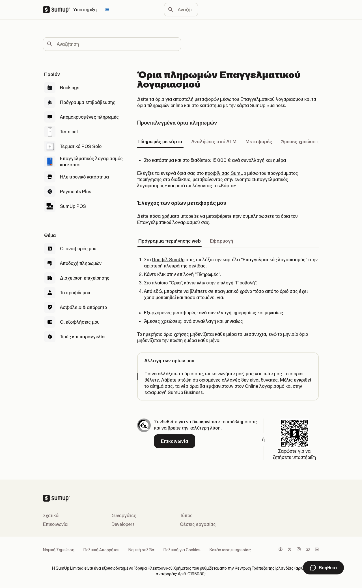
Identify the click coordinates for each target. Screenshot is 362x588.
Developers (123, 524)
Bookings (69, 87)
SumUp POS (73, 206)
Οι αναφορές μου (78, 248)
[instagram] (298, 550)
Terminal (69, 131)
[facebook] (280, 550)
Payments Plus (75, 191)
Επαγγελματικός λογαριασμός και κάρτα (91, 161)
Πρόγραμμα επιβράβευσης (87, 102)
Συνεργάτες (123, 515)
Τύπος (186, 515)
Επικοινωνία (55, 524)
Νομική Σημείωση (58, 549)
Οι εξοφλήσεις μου (80, 322)
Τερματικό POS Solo (81, 146)
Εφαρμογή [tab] (221, 241)
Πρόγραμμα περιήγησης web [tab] (169, 241)
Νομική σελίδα (141, 549)
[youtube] (307, 550)
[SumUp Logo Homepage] (58, 9)
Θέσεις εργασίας (198, 524)
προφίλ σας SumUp (225, 173)
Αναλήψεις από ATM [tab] (213, 141)
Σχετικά (51, 515)
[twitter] (289, 550)
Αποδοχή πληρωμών (81, 263)
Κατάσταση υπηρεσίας (230, 549)
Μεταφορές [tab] (258, 141)
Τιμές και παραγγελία (82, 336)
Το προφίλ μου (75, 292)
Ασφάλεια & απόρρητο (83, 307)
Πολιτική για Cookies (182, 549)
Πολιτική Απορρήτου (101, 549)
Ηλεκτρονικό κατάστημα (84, 177)
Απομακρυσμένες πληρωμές (89, 117)
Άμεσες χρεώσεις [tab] (300, 141)
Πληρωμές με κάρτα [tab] (160, 141)
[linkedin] (316, 550)
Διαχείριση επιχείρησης (84, 278)
